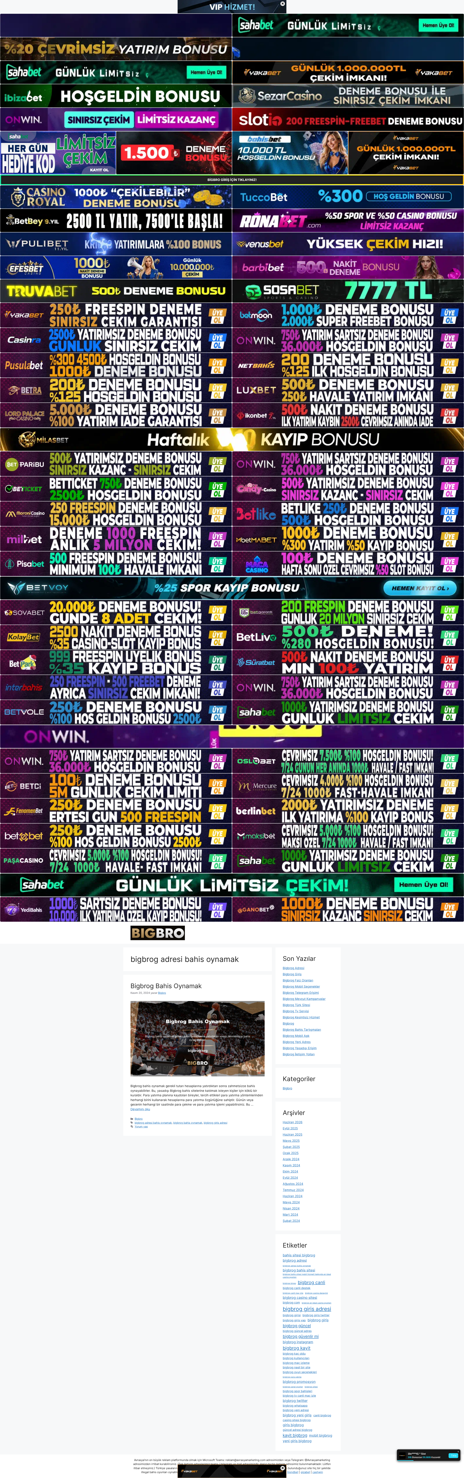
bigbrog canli (311, 1282)
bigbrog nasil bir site (296, 1367)
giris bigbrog (293, 1425)
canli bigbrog (322, 1415)
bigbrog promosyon (299, 1381)
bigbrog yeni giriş (297, 1415)
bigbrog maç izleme (296, 1363)
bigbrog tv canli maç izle (299, 1395)
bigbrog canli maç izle (293, 1293)
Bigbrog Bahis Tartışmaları (302, 1029)
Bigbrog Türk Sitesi (296, 1005)
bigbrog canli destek (296, 1288)
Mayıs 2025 (291, 1141)
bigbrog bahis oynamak (187, 1122)
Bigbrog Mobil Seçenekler (301, 986)
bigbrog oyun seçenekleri (300, 1372)
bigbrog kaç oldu (294, 1353)
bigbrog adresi (295, 1260)
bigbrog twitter (295, 1400)
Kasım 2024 (291, 1165)
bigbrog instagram (298, 1342)
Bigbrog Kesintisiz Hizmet (301, 1017)
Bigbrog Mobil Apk (296, 1036)
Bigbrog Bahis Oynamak (166, 986)
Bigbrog (288, 1023)
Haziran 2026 (293, 1122)
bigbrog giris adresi (215, 1122)
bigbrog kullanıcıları (296, 1358)
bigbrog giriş (318, 1320)
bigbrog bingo (289, 1283)
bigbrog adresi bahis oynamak (153, 1122)
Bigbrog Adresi (293, 968)
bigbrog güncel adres (297, 1331)
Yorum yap (141, 1126)
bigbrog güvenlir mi (301, 1336)
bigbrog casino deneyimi (316, 1293)
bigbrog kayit (296, 1348)
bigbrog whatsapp (295, 1405)
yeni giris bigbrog (297, 1441)
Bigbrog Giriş (292, 974)
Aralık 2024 (291, 1159)
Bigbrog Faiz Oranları (298, 980)
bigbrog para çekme (292, 1377)
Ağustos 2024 (293, 1184)
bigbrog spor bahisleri (297, 1391)
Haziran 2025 (292, 1134)
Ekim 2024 (290, 1171)
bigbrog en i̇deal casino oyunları (316, 1303)
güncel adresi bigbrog (297, 1430)
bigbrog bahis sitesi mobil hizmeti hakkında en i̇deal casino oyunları (307, 1275)
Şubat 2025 (291, 1147)
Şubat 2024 (291, 1221)
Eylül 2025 (290, 1128)
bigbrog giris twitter (316, 1315)
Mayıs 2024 (291, 1202)
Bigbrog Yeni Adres (297, 1042)
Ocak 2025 (291, 1153)
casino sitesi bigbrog (297, 1420)
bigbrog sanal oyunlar (293, 1387)
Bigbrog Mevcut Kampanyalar (304, 999)
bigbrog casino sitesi (300, 1297)
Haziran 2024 (293, 1196)
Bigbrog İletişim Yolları (299, 1054)
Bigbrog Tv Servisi (296, 1011)
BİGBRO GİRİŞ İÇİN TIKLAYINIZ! (232, 180)
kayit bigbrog (295, 1435)
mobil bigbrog (320, 1435)
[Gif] (232, 439)
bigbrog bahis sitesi (299, 1270)
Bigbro (139, 1118)
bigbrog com (291, 1302)
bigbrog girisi (292, 1315)
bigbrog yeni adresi (296, 1410)
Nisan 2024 (291, 1208)
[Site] (116, 315)
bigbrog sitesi (311, 1387)
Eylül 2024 (290, 1177)
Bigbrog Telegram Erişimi (301, 993)
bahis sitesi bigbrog (299, 1255)
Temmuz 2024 (293, 1190)
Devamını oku (140, 1109)
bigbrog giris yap (294, 1320)
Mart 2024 (290, 1214)
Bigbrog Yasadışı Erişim (300, 1048)
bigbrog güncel (297, 1325)
